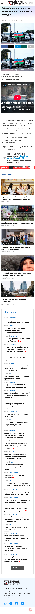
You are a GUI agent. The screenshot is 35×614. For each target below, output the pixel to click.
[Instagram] (5, 603)
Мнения (13, 382)
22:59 (6, 363)
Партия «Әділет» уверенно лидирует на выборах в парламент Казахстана (14, 330)
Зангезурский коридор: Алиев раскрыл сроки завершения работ (15, 406)
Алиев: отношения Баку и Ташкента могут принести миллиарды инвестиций (14, 435)
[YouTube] (22, 603)
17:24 (6, 543)
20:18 (6, 451)
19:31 (6, 481)
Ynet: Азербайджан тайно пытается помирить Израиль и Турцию (16, 538)
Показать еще (17, 567)
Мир (11, 325)
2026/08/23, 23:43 (8, 202)
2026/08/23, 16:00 (8, 226)
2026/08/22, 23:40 (8, 304)
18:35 (6, 506)
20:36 (7, 430)
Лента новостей (12, 312)
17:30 (6, 533)
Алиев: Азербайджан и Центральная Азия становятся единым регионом (16, 559)
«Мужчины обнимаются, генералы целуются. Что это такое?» (15, 467)
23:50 (6, 336)
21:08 (6, 420)
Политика (13, 336)
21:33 (6, 411)
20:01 (6, 462)
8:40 (6, 317)
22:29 (6, 374)
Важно (12, 390)
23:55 (6, 325)
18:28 (6, 514)
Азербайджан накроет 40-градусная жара (17, 223)
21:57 (6, 390)
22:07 (6, 382)
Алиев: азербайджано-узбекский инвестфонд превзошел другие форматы (17, 395)
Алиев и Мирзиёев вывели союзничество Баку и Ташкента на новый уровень (16, 519)
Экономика (14, 355)
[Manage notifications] (30, 609)
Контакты (17, 598)
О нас (10, 598)
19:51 (6, 472)
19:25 (6, 489)
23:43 (6, 344)
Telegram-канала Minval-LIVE (18, 157)
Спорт (12, 363)
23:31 (6, 355)
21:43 (6, 401)
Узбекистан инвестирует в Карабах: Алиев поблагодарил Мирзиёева (16, 548)
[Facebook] (16, 603)
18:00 (7, 525)
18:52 (6, 497)
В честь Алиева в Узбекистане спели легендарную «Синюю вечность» (15, 446)
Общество (6, 193)
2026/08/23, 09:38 (8, 278)
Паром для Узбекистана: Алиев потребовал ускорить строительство (16, 425)
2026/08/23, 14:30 (8, 252)
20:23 (6, 441)
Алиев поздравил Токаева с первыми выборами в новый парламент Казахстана (15, 456)
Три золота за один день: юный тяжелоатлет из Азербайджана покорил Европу (16, 368)
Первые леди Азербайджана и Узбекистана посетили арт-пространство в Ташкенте (16, 349)
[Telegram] (10, 603)
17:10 (6, 554)
